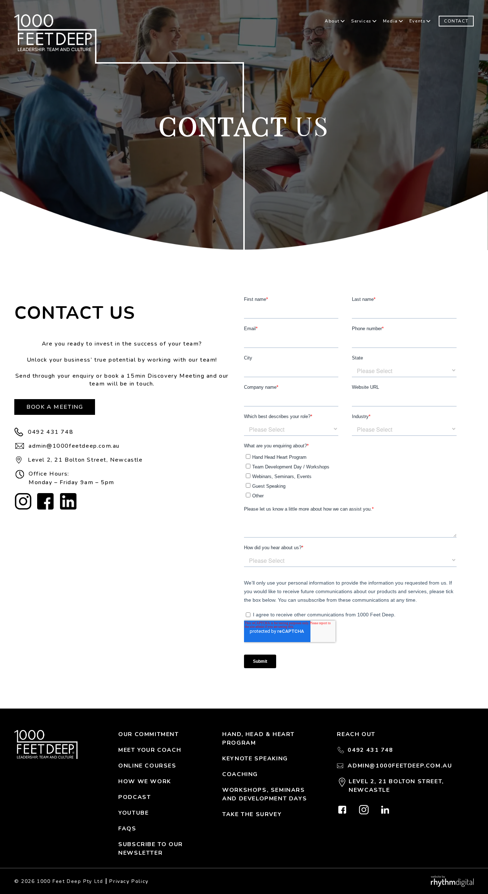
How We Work (144, 781)
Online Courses (147, 766)
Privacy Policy (128, 881)
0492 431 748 (50, 432)
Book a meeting (54, 407)
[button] (335, 21)
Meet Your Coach (149, 750)
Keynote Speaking (255, 759)
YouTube (133, 813)
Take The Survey (252, 814)
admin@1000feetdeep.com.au (74, 446)
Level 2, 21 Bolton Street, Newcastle (85, 460)
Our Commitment (148, 734)
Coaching (240, 774)
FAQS (127, 829)
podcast (134, 797)
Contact (456, 21)
